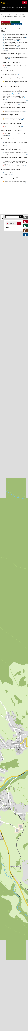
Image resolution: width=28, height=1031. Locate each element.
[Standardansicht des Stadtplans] (25, 221)
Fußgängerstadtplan (17, 24)
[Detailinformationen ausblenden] (19, 223)
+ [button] (2, 216)
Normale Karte (6, 22)
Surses (16, 18)
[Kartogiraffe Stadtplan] (24, 2)
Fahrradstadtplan (7, 24)
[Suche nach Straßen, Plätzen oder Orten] (21, 216)
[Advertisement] (14, 199)
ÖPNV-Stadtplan (16, 22)
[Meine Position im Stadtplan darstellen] (25, 217)
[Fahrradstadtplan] (25, 230)
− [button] (2, 219)
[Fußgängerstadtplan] (25, 234)
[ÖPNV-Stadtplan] (25, 225)
